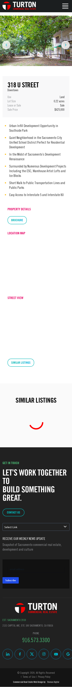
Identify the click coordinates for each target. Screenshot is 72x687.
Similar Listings (20, 362)
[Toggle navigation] (65, 5)
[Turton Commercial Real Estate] (36, 608)
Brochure (17, 220)
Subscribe (10, 580)
